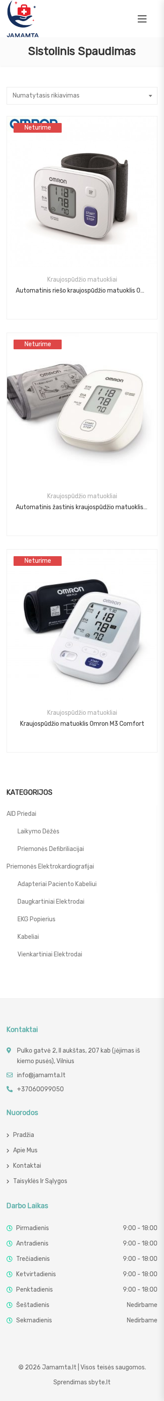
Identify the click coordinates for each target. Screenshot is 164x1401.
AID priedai (21, 814)
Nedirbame (142, 1305)
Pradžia (23, 1135)
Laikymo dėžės (38, 831)
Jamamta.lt (59, 1367)
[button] (142, 18)
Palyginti (93, 207)
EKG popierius (36, 919)
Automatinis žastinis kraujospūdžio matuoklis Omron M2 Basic (82, 507)
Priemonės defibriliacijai (50, 849)
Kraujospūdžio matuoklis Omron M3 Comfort (82, 724)
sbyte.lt (99, 1382)
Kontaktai (27, 1165)
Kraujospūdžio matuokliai (82, 279)
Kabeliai (28, 937)
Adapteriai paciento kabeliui (57, 884)
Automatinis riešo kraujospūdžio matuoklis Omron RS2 (82, 290)
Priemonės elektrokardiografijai (50, 866)
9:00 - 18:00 (140, 1228)
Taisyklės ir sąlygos (40, 1181)
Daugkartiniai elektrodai (50, 901)
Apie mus (25, 1150)
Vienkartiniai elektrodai (49, 954)
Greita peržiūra (82, 246)
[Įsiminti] (70, 207)
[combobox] (82, 96)
